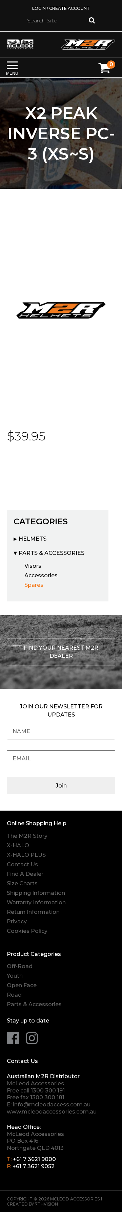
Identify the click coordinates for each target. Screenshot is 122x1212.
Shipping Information (36, 893)
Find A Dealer (25, 874)
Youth (15, 976)
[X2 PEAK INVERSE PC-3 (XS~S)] (61, 309)
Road (14, 995)
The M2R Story (27, 836)
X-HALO (18, 845)
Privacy (17, 921)
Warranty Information (36, 902)
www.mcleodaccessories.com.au (52, 1111)
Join (61, 785)
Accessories (41, 575)
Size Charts (22, 883)
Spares (33, 585)
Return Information (33, 912)
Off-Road (20, 966)
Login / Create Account (61, 8)
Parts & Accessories (51, 553)
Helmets (32, 539)
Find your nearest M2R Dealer (61, 652)
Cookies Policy (27, 931)
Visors (32, 566)
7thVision (46, 1204)
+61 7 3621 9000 (34, 1159)
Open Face (22, 985)
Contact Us (22, 864)
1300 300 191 (48, 1090)
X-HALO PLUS (26, 855)
